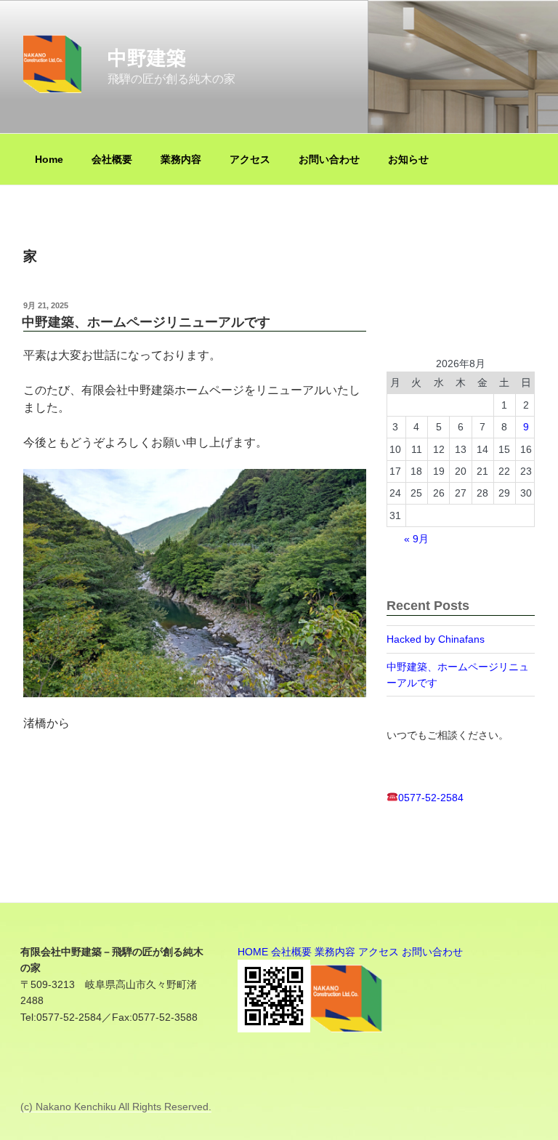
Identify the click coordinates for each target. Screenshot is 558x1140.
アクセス (250, 159)
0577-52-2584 (431, 797)
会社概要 (112, 159)
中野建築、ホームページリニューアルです (146, 322)
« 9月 (416, 539)
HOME (253, 952)
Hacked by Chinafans (436, 639)
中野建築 (147, 58)
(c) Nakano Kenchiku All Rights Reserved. (115, 1106)
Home (49, 159)
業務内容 (181, 159)
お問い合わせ (329, 159)
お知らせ (408, 159)
